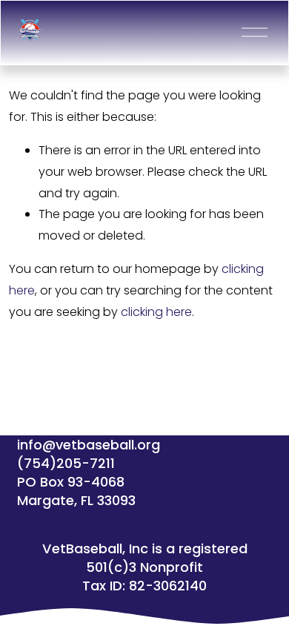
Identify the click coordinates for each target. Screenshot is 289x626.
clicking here (156, 311)
